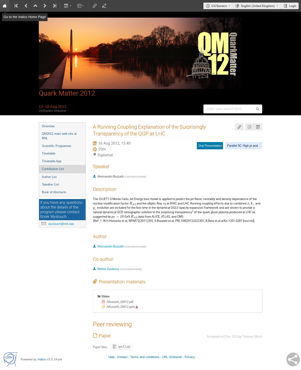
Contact (122, 357)
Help (111, 357)
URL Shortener (172, 357)
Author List (49, 177)
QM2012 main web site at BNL (59, 136)
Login (292, 6)
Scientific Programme (56, 146)
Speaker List (50, 184)
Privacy (190, 357)
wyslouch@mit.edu (61, 224)
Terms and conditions (144, 357)
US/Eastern (219, 6)
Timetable (48, 153)
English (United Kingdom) (258, 6)
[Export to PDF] (249, 126)
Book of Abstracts (54, 192)
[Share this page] (293, 359)
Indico (42, 359)
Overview (48, 126)
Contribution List (53, 169)
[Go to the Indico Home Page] (4, 6)
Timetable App (51, 161)
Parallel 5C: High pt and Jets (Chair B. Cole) (255, 145)
